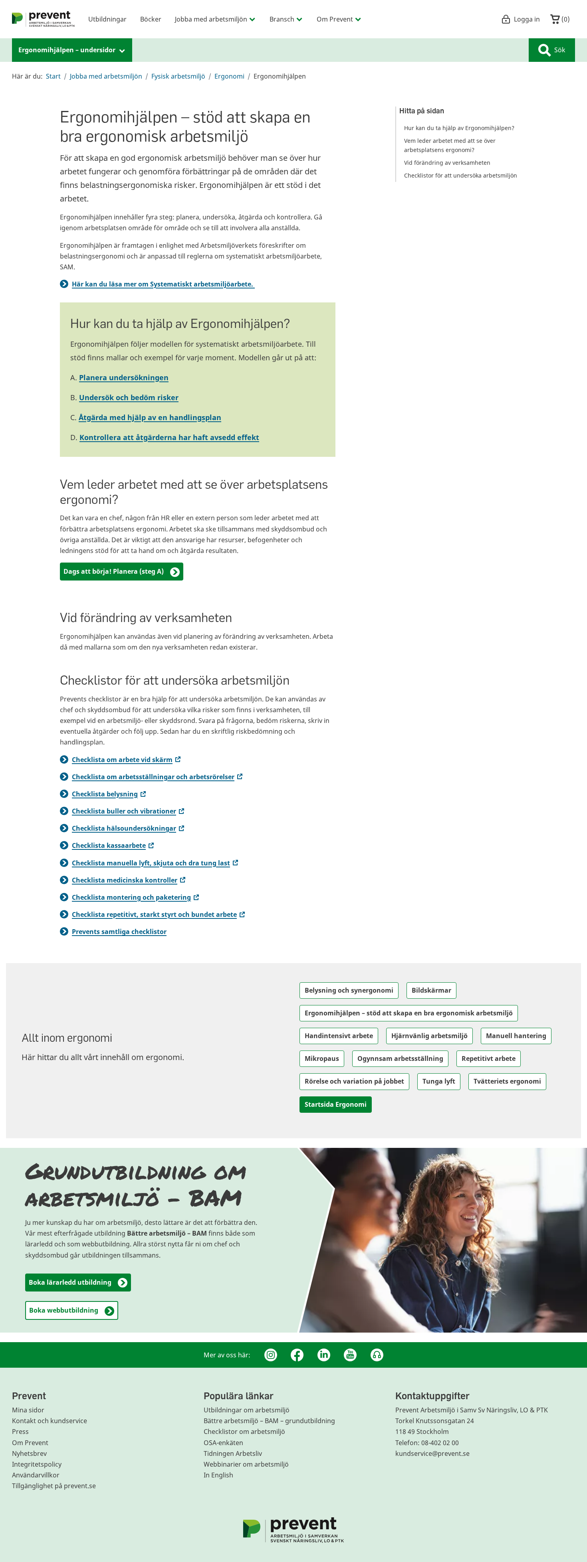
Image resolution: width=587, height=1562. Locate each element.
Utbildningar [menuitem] (107, 19)
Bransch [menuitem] (282, 19)
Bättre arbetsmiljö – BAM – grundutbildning (269, 1420)
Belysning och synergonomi (349, 990)
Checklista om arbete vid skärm (127, 759)
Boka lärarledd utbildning (70, 1282)
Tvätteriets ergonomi (507, 1081)
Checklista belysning (109, 794)
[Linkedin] (323, 1355)
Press (20, 1431)
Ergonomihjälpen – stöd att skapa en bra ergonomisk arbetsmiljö (409, 1013)
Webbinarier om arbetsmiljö (246, 1464)
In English (218, 1475)
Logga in (527, 19)
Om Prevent (30, 1442)
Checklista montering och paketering (136, 897)
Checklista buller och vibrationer (129, 811)
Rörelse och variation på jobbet (354, 1081)
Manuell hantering (516, 1035)
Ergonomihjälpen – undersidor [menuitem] (67, 49)
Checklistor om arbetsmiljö (244, 1431)
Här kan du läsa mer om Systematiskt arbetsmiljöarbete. (163, 284)
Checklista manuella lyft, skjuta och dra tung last (156, 863)
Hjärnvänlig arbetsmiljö (429, 1035)
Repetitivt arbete (489, 1058)
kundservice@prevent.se (432, 1453)
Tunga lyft (438, 1081)
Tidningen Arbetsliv (233, 1453)
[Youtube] (350, 1355)
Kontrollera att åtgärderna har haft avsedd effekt (169, 437)
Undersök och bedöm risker (128, 397)
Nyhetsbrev (29, 1453)
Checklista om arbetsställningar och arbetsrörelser (158, 776)
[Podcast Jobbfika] (377, 1355)
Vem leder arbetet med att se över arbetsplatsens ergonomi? (450, 145)
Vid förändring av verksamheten (447, 162)
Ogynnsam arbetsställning (400, 1058)
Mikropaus (322, 1058)
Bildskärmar (431, 990)
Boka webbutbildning (63, 1310)
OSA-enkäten (223, 1442)
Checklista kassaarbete (113, 845)
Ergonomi (229, 76)
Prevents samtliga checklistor (119, 931)
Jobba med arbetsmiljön (106, 76)
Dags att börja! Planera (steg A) (113, 571)
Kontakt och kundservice (49, 1420)
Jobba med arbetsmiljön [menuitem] (211, 19)
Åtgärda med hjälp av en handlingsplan (150, 417)
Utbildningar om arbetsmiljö (247, 1410)
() (565, 19)
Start (53, 76)
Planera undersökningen (124, 377)
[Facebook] (297, 1355)
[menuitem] (43, 19)
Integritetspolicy (36, 1464)
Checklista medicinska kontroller (129, 880)
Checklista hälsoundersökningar (129, 828)
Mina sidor (28, 1410)
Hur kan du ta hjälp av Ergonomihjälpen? (459, 128)
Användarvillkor (35, 1475)
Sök (559, 49)
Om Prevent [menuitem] (335, 19)
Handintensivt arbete (339, 1035)
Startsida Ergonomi (336, 1104)
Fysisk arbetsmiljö (178, 76)
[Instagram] (270, 1355)
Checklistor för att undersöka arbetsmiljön (460, 175)
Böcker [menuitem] (150, 19)
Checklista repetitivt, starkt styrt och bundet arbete (159, 914)
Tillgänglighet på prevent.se (54, 1485)
